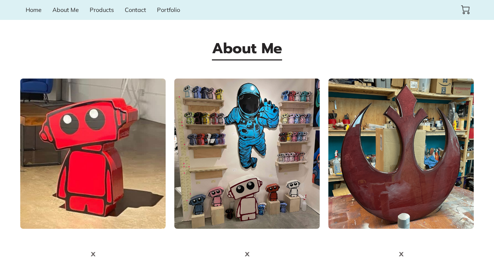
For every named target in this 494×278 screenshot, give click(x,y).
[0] (465, 9)
